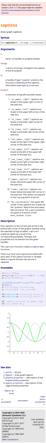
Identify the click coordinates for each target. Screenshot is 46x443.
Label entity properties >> (40, 400)
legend (9, 375)
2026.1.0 (13, 7)
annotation (23, 400)
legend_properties (30, 85)
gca (6, 275)
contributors (13, 439)
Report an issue (9, 392)
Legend (35, 246)
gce (6, 285)
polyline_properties (14, 377)
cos (16, 282)
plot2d (36, 197)
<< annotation (6, 400)
